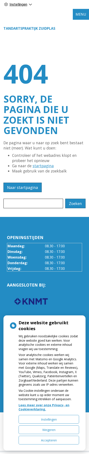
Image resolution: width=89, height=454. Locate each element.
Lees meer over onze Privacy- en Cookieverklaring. (44, 407)
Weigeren (49, 430)
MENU (81, 14)
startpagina (43, 165)
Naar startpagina (22, 187)
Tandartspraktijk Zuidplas (29, 28)
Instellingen (49, 419)
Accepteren (49, 440)
